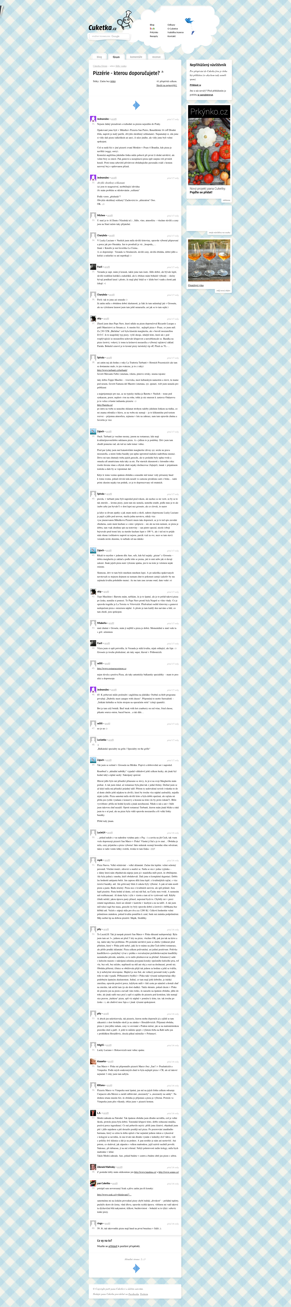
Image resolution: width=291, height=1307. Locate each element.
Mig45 (100, 1045)
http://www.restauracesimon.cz (111, 668)
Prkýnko (154, 32)
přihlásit (112, 1246)
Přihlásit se (195, 85)
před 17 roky (173, 119)
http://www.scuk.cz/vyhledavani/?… (114, 1194)
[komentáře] (136, 56)
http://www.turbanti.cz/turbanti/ (112, 370)
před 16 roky (173, 832)
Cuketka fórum (100, 65)
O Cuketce (173, 29)
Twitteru (144, 1294)
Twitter (190, 22)
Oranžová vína (196, 285)
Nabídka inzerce (176, 32)
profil (114, 119)
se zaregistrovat (205, 94)
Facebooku (133, 1294)
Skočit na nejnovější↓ (166, 85)
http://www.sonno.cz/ (169, 1172)
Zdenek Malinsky (106, 1167)
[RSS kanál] (164, 71)
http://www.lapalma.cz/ (145, 1172)
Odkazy (171, 25)
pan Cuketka (103, 1183)
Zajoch (100, 431)
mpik (99, 860)
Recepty (154, 36)
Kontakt (172, 36)
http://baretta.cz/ (105, 405)
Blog (152, 25)
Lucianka (101, 740)
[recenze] (156, 56)
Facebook (190, 31)
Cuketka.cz (103, 27)
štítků (113, 81)
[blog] (98, 56)
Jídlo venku (121, 65)
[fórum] (116, 56)
